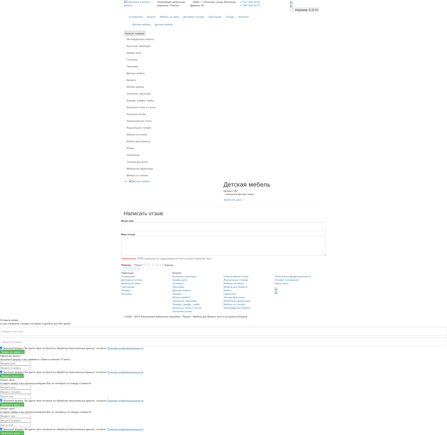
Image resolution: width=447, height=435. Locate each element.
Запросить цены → (12, 404)
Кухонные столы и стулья (141, 107)
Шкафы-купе (134, 52)
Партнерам (214, 16)
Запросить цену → (234, 199)
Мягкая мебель (135, 86)
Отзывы (230, 16)
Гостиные (132, 59)
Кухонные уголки (136, 114)
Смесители (133, 155)
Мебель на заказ (169, 16)
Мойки (130, 148)
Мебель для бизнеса (138, 141)
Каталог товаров (134, 33)
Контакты (244, 16)
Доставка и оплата (193, 16)
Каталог (151, 16)
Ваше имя (127, 220)
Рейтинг (126, 265)
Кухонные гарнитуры (138, 46)
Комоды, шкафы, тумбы (140, 100)
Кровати (131, 80)
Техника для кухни (137, 161)
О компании (136, 16)
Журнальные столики (139, 127)
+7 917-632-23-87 (250, 1)
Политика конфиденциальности (293, 276)
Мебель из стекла (137, 134)
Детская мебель (141, 24)
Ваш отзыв (128, 234)
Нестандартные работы (140, 39)
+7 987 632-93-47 (250, 5)
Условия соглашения (287, 279)
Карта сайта (281, 283)
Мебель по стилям (137, 175)
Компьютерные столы (139, 120)
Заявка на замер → (12, 352)
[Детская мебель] (176, 181)
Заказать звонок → (12, 376)
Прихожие (132, 66)
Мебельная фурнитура (140, 168)
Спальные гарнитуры (139, 93)
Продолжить (132, 269)
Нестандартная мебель (237, 307)
